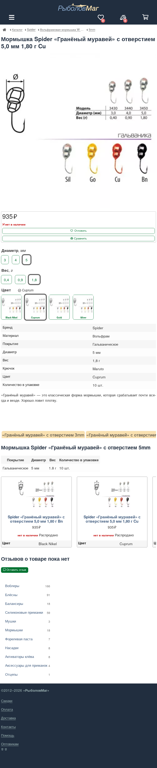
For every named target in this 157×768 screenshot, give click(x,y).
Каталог (17, 29)
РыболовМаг (4, 29)
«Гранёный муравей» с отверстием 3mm (43, 435)
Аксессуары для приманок (27, 665)
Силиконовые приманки (27, 612)
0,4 (6, 279)
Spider (31, 29)
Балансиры (27, 603)
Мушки (27, 621)
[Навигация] (12, 17)
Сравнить (80, 238)
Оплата (7, 709)
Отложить (80, 230)
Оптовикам (10, 743)
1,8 (34, 279)
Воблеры (27, 585)
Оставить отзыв (16, 569)
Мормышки (27, 629)
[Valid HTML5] (2, 749)
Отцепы (27, 674)
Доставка (8, 717)
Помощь (7, 735)
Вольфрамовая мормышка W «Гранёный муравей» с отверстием (62, 29)
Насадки (27, 647)
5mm (92, 29)
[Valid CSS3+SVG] (6, 749)
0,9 (20, 279)
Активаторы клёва (27, 656)
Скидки (6, 700)
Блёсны (27, 594)
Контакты (8, 726)
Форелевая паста (27, 638)
